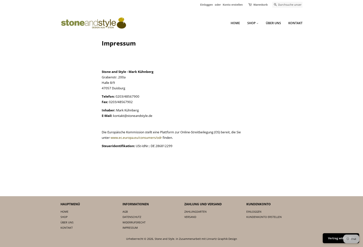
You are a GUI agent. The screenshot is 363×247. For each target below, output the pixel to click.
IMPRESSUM (130, 227)
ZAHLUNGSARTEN (195, 211)
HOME (235, 23)
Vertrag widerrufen (341, 238)
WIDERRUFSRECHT (134, 222)
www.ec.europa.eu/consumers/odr (136, 137)
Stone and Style (164, 239)
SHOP (251, 23)
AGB (125, 211)
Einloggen (206, 4)
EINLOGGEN (253, 211)
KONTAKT (295, 23)
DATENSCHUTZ (132, 217)
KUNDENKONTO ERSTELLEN (264, 217)
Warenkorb (260, 4)
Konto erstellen (233, 4)
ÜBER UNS (273, 23)
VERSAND (190, 217)
